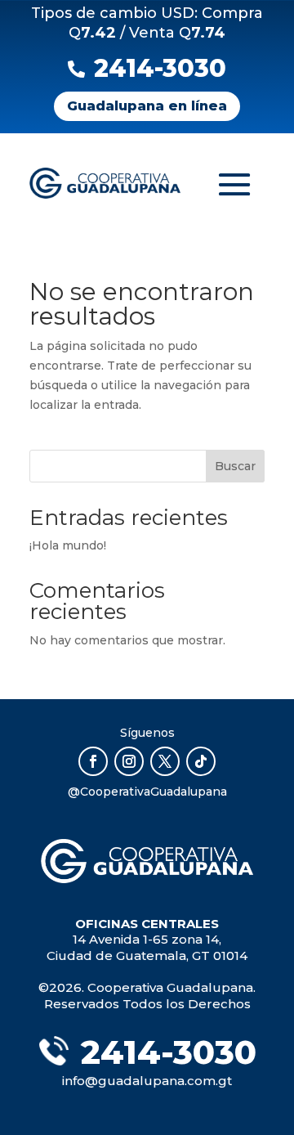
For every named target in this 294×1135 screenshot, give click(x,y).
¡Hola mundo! (67, 545)
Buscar (235, 466)
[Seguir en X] (165, 761)
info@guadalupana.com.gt (147, 1080)
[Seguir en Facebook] (93, 761)
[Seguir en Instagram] (129, 761)
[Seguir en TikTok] (201, 761)
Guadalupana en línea (147, 106)
